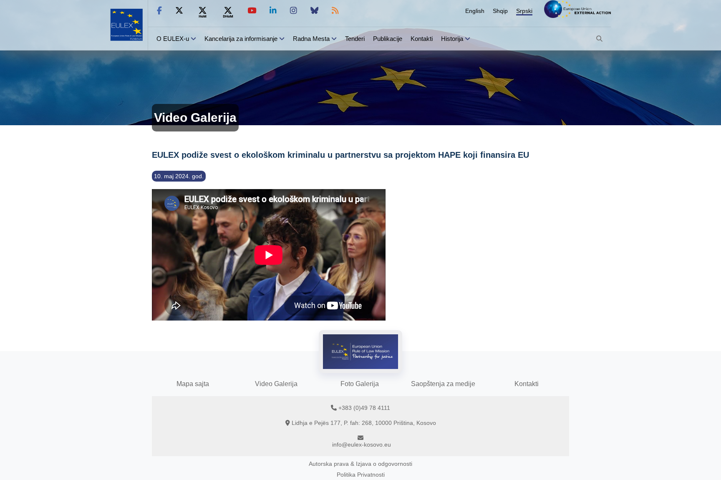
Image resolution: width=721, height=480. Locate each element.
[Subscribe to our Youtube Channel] (251, 10)
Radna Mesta (311, 38)
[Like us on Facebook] (159, 10)
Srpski (524, 11)
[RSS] (335, 10)
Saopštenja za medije (443, 383)
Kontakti (422, 38)
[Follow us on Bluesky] (314, 10)
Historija (452, 38)
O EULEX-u (172, 38)
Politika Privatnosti (361, 474)
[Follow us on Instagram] (293, 10)
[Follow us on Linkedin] (273, 10)
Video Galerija (276, 383)
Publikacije (387, 38)
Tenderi (355, 38)
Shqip (500, 11)
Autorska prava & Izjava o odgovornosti (360, 463)
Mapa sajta (192, 383)
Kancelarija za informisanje (241, 38)
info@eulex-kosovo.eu (361, 444)
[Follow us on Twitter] (179, 10)
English (474, 11)
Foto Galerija (359, 383)
